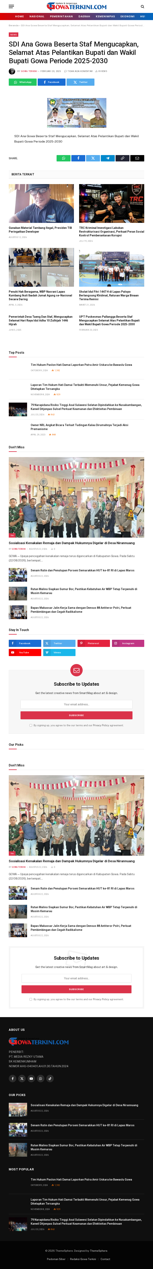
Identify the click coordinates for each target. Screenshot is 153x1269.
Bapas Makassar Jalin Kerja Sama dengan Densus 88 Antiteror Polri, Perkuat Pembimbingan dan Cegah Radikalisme (81, 609)
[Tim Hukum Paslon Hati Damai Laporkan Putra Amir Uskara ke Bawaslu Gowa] (18, 369)
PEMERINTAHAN (61, 16)
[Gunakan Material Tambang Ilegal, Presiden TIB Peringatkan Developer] (41, 203)
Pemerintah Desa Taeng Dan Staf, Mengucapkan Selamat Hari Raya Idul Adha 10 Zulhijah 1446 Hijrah (41, 320)
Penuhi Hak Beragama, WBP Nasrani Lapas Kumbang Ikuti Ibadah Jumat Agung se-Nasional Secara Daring (40, 295)
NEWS (13, 34)
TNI (12, 535)
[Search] (142, 6)
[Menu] (11, 6)
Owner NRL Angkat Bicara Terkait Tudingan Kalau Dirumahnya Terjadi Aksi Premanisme (79, 427)
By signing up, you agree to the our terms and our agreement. (78, 725)
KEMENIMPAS (105, 16)
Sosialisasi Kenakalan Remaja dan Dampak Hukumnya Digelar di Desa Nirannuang (72, 543)
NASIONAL (36, 16)
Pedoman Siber (56, 1259)
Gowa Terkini (29, 71)
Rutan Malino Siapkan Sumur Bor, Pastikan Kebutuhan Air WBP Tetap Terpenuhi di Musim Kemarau (84, 591)
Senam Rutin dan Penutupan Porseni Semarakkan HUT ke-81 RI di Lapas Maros (82, 570)
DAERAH (84, 16)
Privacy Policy (101, 725)
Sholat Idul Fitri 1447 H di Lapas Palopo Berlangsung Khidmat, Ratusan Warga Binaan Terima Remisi (109, 295)
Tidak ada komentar (80, 71)
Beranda (14, 25)
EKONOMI (127, 16)
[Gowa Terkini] (76, 6)
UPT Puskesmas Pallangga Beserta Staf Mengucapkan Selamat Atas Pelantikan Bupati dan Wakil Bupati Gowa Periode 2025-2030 (109, 320)
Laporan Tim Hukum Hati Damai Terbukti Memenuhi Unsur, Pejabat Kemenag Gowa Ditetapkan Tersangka (85, 386)
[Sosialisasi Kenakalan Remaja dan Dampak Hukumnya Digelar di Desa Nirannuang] (76, 497)
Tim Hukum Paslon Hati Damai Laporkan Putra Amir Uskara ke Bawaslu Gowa (81, 364)
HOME (19, 16)
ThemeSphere (98, 1250)
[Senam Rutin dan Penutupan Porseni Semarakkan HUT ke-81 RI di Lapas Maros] (18, 575)
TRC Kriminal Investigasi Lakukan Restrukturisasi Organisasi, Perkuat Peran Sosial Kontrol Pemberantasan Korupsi (111, 231)
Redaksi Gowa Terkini (83, 1259)
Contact (105, 1259)
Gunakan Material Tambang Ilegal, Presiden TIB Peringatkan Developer (40, 229)
